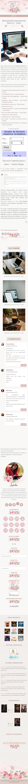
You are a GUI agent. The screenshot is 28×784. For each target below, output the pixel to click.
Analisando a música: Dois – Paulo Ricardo (13, 104)
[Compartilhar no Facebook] (3, 234)
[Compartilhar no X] (5, 234)
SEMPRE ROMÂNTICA (21, 780)
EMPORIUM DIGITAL (15, 782)
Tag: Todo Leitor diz (7, 106)
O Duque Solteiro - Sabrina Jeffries (11, 117)
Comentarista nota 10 (11, 237)
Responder (23, 365)
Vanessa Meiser (10, 344)
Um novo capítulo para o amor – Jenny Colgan (14, 112)
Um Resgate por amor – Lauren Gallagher (13, 94)
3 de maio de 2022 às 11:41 (11, 346)
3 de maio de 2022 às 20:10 (11, 372)
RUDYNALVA (9, 370)
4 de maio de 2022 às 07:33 (12, 392)
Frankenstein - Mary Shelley (10, 114)
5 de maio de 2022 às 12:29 (11, 416)
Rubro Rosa (9, 390)
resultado (4, 238)
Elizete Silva (9, 414)
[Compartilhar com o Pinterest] (8, 234)
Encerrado (21, 237)
